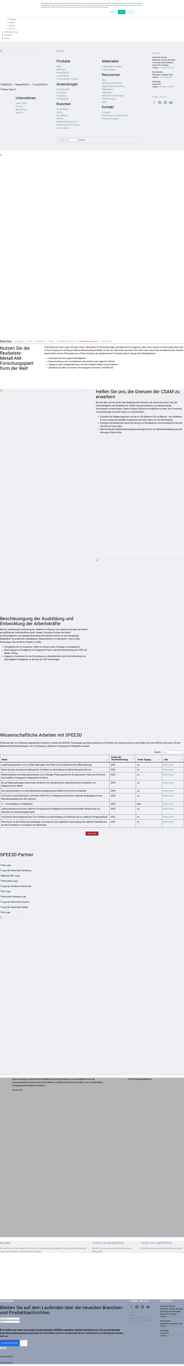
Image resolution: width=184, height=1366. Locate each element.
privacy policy (14, 1336)
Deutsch (60, 51)
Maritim (60, 118)
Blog (104, 80)
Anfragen (106, 112)
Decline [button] (131, 12)
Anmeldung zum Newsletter (115, 115)
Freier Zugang (144, 759)
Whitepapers (108, 89)
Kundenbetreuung (110, 118)
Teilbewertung (11, 32)
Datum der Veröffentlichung (119, 758)
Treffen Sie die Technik (67, 79)
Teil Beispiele (62, 99)
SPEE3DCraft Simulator (113, 96)
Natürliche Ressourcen (66, 121)
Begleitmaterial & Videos (113, 86)
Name (4, 759)
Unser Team (21, 103)
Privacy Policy (89, 5)
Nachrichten (21, 109)
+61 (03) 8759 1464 (166, 68)
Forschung (61, 96)
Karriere (19, 112)
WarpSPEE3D (62, 73)
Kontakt (8, 35)
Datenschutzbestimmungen (139, 1318)
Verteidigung (62, 109)
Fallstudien (107, 92)
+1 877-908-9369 (165, 77)
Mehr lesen (168, 765)
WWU (58, 66)
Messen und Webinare (112, 83)
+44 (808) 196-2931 (166, 87)
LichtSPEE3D (62, 76)
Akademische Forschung (67, 125)
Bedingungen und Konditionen (140, 1320)
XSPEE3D (60, 69)
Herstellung (61, 115)
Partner (19, 106)
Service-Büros (63, 128)
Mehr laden (92, 833)
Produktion (61, 92)
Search (157, 752)
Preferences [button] (113, 12)
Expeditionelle (63, 89)
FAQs (104, 102)
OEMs (59, 112)
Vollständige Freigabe (112, 66)
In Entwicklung (108, 69)
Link (166, 759)
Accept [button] (122, 12)
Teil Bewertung (109, 99)
